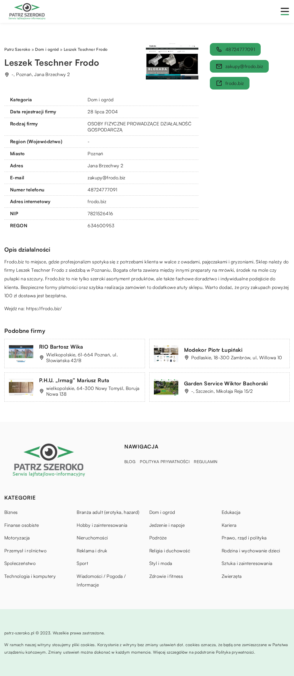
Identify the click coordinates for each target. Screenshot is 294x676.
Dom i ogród (100, 99)
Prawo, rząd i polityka (244, 538)
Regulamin (206, 461)
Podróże (158, 538)
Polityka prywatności (164, 461)
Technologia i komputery (30, 576)
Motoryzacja (17, 538)
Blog (130, 461)
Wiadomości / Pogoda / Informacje (101, 580)
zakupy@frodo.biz (106, 177)
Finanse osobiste (21, 525)
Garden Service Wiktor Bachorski (226, 383)
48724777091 (102, 190)
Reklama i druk (92, 550)
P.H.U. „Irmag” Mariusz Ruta (74, 380)
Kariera (229, 525)
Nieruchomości (92, 538)
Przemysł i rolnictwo (25, 550)
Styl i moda (160, 563)
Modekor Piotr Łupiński (213, 350)
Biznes (11, 512)
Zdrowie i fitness (166, 576)
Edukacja (231, 512)
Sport (82, 563)
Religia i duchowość (169, 550)
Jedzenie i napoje (167, 525)
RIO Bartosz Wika (61, 346)
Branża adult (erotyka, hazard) (108, 512)
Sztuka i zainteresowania (247, 563)
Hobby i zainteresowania (102, 525)
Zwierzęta (232, 576)
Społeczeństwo (20, 563)
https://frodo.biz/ (44, 308)
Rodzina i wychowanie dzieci (251, 550)
